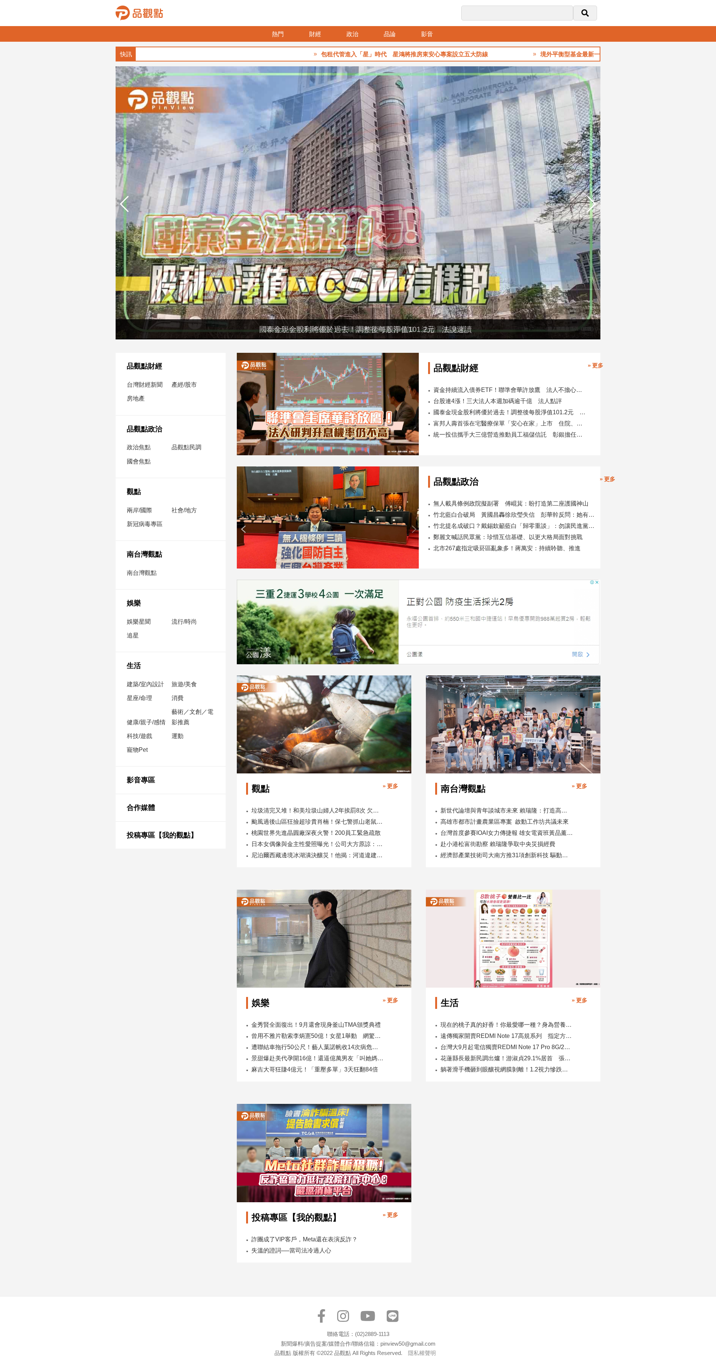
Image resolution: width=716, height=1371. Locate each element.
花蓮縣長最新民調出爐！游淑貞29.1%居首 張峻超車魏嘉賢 (506, 1058)
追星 (133, 635)
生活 (134, 665)
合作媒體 (141, 807)
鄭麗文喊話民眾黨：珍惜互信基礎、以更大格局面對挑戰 (507, 537)
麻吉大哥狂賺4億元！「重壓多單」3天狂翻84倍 (314, 1069)
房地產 (136, 398)
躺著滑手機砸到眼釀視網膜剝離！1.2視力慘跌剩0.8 (506, 1069)
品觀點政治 (144, 429)
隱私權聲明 (422, 1353)
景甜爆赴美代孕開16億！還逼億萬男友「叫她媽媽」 (317, 1058)
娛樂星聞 (139, 621)
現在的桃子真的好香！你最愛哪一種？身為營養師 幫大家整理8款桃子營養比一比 (506, 1025)
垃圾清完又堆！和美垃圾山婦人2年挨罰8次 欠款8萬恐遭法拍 (317, 810)
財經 (315, 34)
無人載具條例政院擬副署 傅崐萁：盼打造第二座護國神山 (510, 503)
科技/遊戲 (139, 736)
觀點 (134, 491)
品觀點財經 (144, 366)
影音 (427, 34)
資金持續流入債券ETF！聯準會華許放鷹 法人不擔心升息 (509, 390)
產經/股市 (184, 384)
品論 (390, 34)
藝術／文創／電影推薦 (192, 717)
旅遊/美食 (184, 684)
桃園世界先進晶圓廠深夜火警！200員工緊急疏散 (316, 833)
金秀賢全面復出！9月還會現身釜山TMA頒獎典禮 (316, 1025)
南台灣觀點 (144, 554)
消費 (177, 698)
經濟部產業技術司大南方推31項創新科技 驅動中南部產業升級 (506, 855)
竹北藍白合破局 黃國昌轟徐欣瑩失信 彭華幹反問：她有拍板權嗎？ (514, 514)
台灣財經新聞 (145, 384)
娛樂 (134, 603)
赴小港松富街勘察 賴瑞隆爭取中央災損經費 (497, 844)
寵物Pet (137, 750)
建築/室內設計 (145, 684)
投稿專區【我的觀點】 (162, 835)
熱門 (278, 34)
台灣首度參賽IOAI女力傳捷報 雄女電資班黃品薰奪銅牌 (506, 833)
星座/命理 (139, 698)
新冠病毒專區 (145, 524)
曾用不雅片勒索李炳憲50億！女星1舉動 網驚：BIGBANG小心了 (317, 1036)
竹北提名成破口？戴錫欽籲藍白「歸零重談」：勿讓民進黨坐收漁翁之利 (514, 526)
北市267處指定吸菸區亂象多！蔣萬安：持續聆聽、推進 (507, 548)
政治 (352, 34)
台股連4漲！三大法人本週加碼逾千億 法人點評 (497, 401)
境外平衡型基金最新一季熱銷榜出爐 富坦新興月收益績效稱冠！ (569, 54)
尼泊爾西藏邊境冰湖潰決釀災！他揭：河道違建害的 (317, 855)
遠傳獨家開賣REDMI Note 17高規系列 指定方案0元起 (506, 1036)
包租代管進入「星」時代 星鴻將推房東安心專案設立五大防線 (347, 54)
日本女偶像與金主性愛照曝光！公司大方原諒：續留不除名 (317, 844)
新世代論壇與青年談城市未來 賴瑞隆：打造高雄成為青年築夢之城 (506, 810)
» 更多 (595, 365)
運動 (177, 736)
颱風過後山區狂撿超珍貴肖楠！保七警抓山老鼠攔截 (317, 821)
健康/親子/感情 (146, 722)
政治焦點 (139, 447)
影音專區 (141, 780)
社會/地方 (184, 510)
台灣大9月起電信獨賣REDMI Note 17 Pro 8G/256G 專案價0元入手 (506, 1047)
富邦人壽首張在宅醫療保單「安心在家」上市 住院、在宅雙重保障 (509, 423)
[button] (592, 204)
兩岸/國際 (139, 510)
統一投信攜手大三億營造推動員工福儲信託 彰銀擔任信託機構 (509, 434)
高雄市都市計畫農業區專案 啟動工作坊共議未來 (504, 821)
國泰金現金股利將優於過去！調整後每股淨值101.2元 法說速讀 (509, 412)
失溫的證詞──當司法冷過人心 (291, 1250)
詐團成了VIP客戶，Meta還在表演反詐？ (304, 1239)
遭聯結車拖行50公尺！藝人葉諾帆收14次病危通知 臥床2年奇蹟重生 (317, 1047)
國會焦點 (139, 461)
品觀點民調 (186, 447)
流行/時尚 (184, 621)
